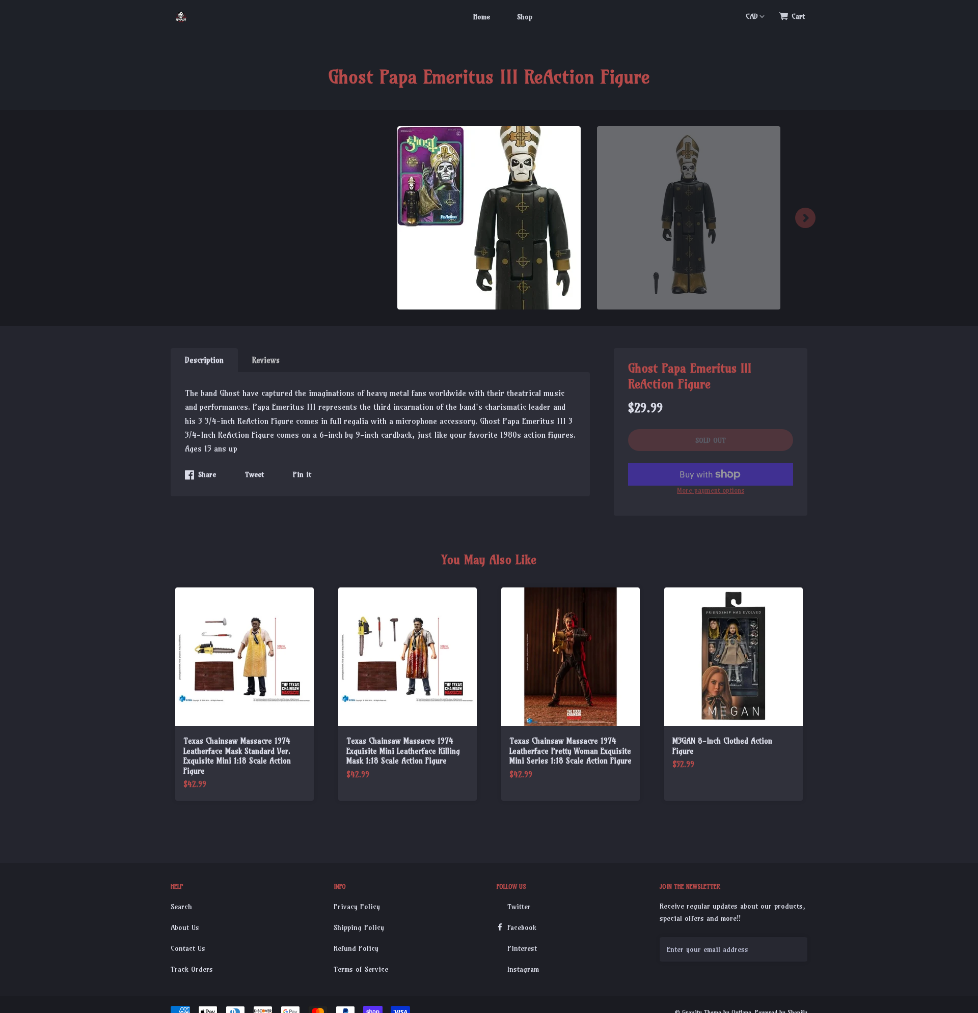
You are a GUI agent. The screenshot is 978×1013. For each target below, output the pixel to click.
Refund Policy (356, 948)
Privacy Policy (357, 906)
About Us (185, 927)
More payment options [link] (710, 490)
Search (181, 906)
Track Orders (192, 969)
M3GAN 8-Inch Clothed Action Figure (722, 746)
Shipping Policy (359, 927)
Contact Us (188, 948)
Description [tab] (204, 360)
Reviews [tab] (266, 360)
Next (805, 218)
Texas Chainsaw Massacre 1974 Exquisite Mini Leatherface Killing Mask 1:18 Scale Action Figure (403, 751)
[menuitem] (481, 16)
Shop (524, 16)
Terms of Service (361, 969)
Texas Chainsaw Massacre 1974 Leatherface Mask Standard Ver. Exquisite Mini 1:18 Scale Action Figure (237, 756)
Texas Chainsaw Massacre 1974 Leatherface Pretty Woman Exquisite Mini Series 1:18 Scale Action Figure (570, 751)
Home (481, 16)
